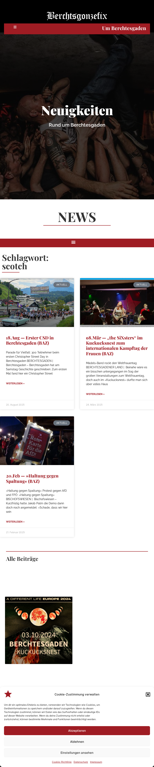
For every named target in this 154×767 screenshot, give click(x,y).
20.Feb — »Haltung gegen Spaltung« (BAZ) (32, 478)
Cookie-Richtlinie (62, 761)
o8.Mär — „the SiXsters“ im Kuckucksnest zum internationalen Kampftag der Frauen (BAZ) (117, 345)
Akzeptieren (77, 731)
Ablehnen (77, 742)
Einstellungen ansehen (77, 753)
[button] (148, 694)
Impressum (96, 761)
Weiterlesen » (15, 383)
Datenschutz (81, 761)
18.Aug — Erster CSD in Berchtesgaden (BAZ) (30, 340)
